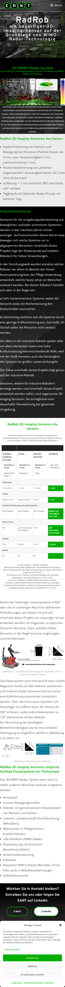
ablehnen (32, 966)
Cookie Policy (16, 982)
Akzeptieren (32, 957)
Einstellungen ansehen (32, 974)
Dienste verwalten (12, 949)
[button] (60, 925)
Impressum (49, 982)
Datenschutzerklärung (33, 982)
